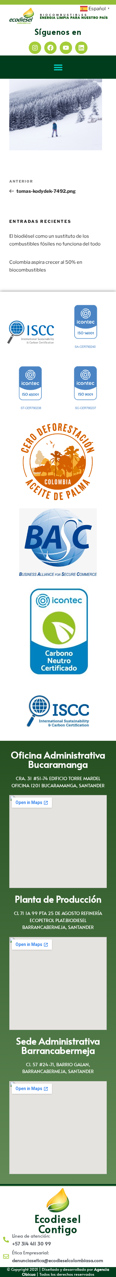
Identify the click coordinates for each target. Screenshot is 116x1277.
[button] (58, 67)
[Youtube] (66, 48)
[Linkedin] (81, 48)
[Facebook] (50, 48)
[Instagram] (35, 48)
